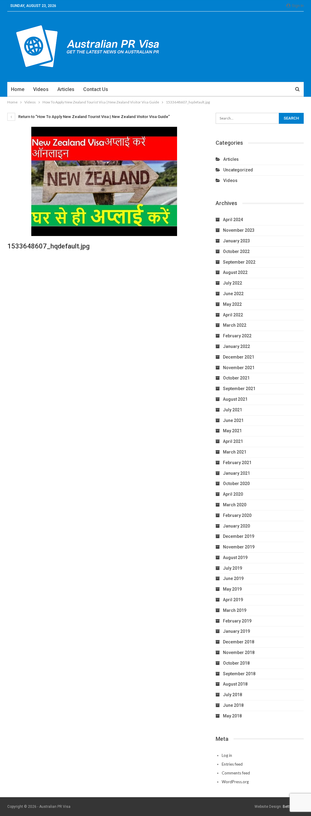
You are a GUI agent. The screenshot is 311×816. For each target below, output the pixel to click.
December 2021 (238, 357)
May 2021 (232, 430)
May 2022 (232, 304)
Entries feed (232, 764)
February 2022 (237, 335)
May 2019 (232, 589)
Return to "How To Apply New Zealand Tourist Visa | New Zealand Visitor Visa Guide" (93, 116)
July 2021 (232, 409)
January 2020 (236, 526)
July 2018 (232, 694)
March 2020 (234, 504)
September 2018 (239, 673)
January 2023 (236, 240)
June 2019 (233, 578)
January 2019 (236, 631)
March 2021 (234, 452)
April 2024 (233, 219)
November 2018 (239, 652)
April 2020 (233, 494)
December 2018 (238, 641)
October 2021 (236, 378)
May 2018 (232, 715)
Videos (41, 89)
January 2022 (236, 346)
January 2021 (236, 473)
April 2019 (233, 599)
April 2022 (233, 314)
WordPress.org (235, 781)
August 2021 (235, 399)
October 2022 (236, 251)
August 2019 (235, 557)
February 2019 (237, 621)
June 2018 (233, 705)
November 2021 (239, 367)
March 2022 (234, 325)
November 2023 (239, 230)
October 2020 (236, 483)
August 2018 (235, 684)
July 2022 (232, 283)
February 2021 (237, 462)
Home (17, 89)
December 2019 (238, 536)
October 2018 (236, 663)
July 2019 (232, 568)
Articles (65, 89)
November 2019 (239, 547)
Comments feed (236, 772)
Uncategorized (238, 169)
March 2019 (234, 610)
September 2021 (239, 388)
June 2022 (233, 293)
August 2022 (235, 272)
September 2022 (239, 262)
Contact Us (95, 89)
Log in (227, 755)
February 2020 (237, 515)
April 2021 (233, 441)
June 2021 (233, 420)
